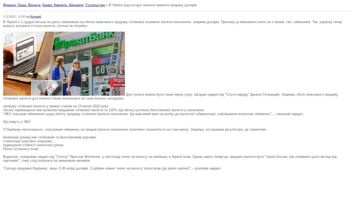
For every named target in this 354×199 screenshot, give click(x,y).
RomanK (35, 16)
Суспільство (95, 5)
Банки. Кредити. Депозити (63, 5)
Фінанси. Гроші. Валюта (21, 5)
